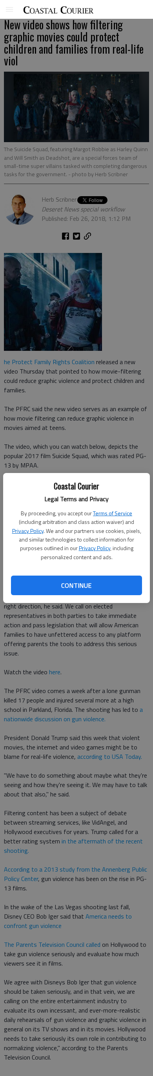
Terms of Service (112, 513)
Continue (76, 585)
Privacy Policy (28, 531)
